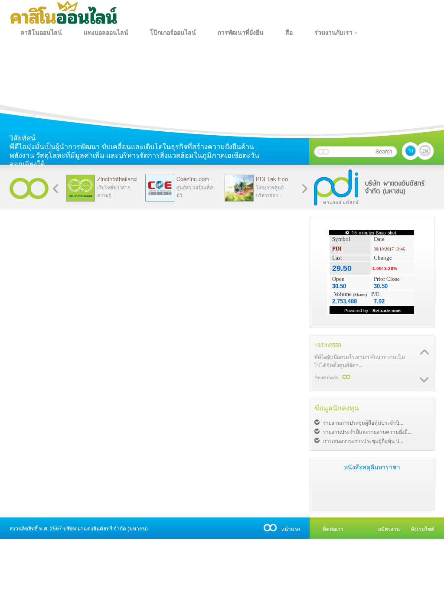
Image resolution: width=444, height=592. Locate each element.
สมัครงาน (389, 528)
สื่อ (289, 32)
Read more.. (327, 377)
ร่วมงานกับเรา (333, 32)
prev (304, 188)
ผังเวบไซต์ (422, 528)
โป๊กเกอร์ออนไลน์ (173, 32)
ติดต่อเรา (333, 528)
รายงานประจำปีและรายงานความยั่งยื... (367, 431)
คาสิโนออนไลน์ (41, 32)
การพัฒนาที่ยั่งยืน (241, 32)
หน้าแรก (290, 528)
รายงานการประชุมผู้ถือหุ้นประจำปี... (363, 422)
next (55, 188)
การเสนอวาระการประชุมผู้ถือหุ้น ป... (363, 440)
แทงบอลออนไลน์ (106, 32)
